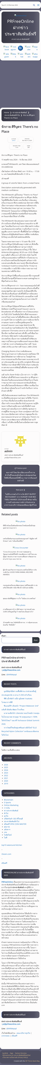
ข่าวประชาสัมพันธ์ (20, 112)
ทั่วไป (6, 813)
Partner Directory (21, 1053)
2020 (6, 781)
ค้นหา (3, 636)
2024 (6, 770)
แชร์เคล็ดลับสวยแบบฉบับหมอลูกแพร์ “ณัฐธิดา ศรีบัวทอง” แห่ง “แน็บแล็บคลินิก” (20, 539)
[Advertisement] (20, 84)
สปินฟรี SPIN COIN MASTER (15, 824)
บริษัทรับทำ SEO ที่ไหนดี (13, 818)
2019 (6, 783)
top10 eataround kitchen (11, 845)
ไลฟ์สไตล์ (8, 835)
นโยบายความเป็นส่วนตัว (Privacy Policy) (15, 1057)
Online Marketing (11, 805)
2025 (6, 767)
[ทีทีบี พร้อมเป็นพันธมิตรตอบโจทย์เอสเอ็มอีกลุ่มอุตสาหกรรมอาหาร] (20, 521)
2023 (6, 773)
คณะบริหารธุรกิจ (23, 1033)
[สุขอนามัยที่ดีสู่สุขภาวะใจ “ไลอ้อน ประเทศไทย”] (20, 594)
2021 (6, 778)
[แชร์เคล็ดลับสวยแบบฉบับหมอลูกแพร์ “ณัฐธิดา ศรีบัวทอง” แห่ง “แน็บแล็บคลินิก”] (20, 534)
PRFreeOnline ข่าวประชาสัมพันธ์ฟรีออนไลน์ (16, 1055)
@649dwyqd (11, 674)
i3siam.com (6, 854)
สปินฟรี (4, 863)
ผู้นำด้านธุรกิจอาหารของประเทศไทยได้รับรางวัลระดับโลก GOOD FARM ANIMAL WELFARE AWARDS (20, 572)
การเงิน (7, 808)
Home (6, 112)
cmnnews (5, 1036)
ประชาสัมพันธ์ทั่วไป (12, 115)
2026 (6, 764)
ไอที (5, 837)
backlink (5, 1053)
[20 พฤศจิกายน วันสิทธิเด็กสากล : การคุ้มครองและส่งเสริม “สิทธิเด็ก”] (20, 618)
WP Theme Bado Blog (32, 1061)
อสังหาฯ (7, 829)
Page (11, 1053)
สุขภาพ (7, 827)
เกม (5, 832)
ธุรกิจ (6, 816)
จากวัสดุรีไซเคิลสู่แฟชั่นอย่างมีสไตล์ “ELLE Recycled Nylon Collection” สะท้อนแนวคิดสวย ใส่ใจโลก (20, 731)
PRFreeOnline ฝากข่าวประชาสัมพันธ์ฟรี (20, 27)
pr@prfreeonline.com (11, 670)
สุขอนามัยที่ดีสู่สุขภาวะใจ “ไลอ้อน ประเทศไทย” (19, 598)
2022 (6, 775)
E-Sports (7, 802)
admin (13, 140)
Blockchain (8, 800)
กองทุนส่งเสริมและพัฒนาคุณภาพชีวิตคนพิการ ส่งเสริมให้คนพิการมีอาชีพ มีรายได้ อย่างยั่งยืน (20, 586)
